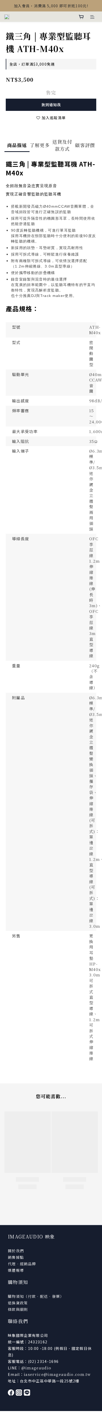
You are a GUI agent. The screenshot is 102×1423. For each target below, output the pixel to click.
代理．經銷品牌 (22, 1263)
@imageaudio (36, 1367)
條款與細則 (18, 1309)
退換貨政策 (18, 1302)
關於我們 (16, 1250)
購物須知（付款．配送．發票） (36, 1296)
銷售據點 (16, 1257)
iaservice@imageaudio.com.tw (57, 1374)
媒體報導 (16, 1270)
